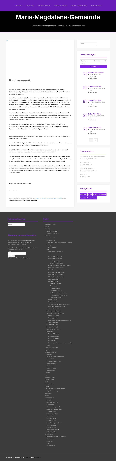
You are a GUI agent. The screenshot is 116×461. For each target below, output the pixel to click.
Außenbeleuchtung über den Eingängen (59, 265)
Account (47, 226)
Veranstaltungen (60, 5)
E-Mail (10, 251)
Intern (48, 249)
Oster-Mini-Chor (51, 427)
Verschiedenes (96, 5)
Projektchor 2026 (49, 384)
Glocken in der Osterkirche (56, 277)
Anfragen (47, 235)
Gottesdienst (102, 194)
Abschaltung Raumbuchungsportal (56, 436)
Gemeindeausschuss (56, 290)
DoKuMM (49, 400)
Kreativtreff (49, 416)
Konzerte (47, 372)
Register (47, 386)
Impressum (27, 258)
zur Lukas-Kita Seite (52, 322)
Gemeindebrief (50, 240)
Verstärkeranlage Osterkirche (56, 306)
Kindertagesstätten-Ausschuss (59, 295)
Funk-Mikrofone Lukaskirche (56, 270)
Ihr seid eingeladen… (52, 233)
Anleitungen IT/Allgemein (55, 251)
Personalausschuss (55, 297)
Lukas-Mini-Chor (51, 420)
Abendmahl (83, 194)
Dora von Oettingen (54, 338)
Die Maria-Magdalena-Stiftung (55, 313)
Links (47, 443)
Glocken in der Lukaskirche (56, 274)
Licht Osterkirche (53, 302)
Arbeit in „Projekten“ (56, 283)
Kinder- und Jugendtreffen (54, 407)
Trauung (47, 395)
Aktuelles (30, 5)
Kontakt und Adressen (79, 5)
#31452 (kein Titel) (50, 224)
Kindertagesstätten (51, 363)
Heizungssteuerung (55, 261)
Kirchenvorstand (53, 281)
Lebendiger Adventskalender (88, 198)
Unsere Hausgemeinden (53, 329)
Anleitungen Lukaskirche (55, 256)
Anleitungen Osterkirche (55, 258)
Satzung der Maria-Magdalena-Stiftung (59, 320)
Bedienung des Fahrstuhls (55, 267)
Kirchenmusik (50, 366)
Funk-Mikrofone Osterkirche (56, 272)
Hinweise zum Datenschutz (15, 258)
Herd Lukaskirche (53, 279)
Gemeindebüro (50, 359)
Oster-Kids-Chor (51, 425)
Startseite (18, 5)
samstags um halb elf (52, 429)
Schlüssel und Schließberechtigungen (55, 388)
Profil (46, 381)
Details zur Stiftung (53, 315)
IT (50, 254)
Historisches (49, 331)
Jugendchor (48, 350)
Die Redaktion (52, 247)
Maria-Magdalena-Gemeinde (58, 17)
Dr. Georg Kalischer (54, 336)
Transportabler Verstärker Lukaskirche (59, 304)
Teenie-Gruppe (52, 411)
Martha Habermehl (53, 334)
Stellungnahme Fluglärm (53, 311)
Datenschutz (50, 439)
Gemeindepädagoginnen (53, 361)
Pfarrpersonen (50, 370)
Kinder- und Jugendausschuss (59, 293)
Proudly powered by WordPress (15, 457)
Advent (90, 194)
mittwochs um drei (50, 377)
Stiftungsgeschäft (53, 318)
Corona (95, 194)
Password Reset (49, 379)
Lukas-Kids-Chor (51, 418)
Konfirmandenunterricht (53, 308)
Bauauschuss (54, 286)
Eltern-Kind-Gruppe (52, 402)
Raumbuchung (50, 445)
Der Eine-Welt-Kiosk (52, 327)
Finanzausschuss (55, 288)
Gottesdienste (50, 404)
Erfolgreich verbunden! (51, 347)
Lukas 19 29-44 (52, 340)
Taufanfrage (48, 393)
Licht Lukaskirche (53, 299)
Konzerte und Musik (52, 413)
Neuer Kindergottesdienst (53, 423)
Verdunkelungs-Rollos (56, 263)
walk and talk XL (51, 432)
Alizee (32, 457)
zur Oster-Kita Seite (52, 324)
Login (46, 375)
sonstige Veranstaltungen (52, 391)
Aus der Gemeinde (44, 5)
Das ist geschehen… (52, 231)
